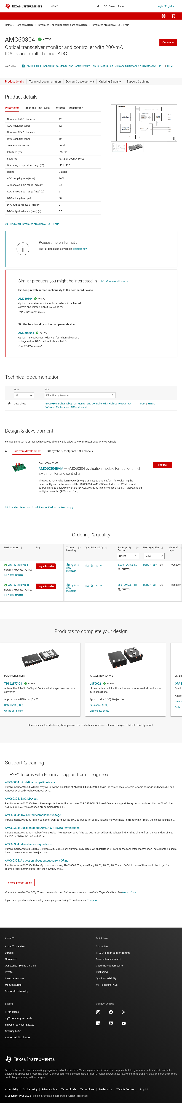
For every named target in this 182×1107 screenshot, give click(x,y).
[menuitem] (163, 16)
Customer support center (110, 965)
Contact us (102, 946)
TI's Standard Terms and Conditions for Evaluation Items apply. (39, 507)
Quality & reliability (106, 978)
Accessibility (11, 1089)
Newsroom (11, 959)
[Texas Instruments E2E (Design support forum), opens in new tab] (111, 1024)
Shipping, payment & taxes (19, 1024)
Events (8, 972)
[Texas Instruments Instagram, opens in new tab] (98, 1013)
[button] (9, 16)
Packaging (102, 972)
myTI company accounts (18, 1018)
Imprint (144, 1089)
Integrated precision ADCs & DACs (110, 24)
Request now (80, 248)
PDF (161, 66)
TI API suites (12, 1011)
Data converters (24, 24)
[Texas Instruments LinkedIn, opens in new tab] (98, 1024)
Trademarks (105, 1089)
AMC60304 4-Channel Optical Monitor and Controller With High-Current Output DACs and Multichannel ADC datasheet (91, 66)
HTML (170, 66)
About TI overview (15, 946)
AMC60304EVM (51, 468)
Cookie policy (30, 1089)
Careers (9, 952)
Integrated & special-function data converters (62, 24)
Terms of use (87, 1089)
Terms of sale (68, 1089)
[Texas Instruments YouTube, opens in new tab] (124, 1024)
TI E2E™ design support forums (113, 952)
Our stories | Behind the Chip (20, 965)
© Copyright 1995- (18, 1095)
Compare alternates (117, 281)
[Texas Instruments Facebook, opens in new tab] (111, 1013)
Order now (168, 42)
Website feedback (126, 1089)
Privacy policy (49, 1089)
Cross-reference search (108, 959)
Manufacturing (13, 984)
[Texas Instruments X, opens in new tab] (124, 1013)
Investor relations (14, 978)
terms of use (129, 892)
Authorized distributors (17, 1037)
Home (8, 24)
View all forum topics (20, 882)
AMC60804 (25, 298)
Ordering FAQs (13, 1031)
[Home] (23, 6)
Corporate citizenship (16, 991)
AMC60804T (26, 333)
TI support (92, 900)
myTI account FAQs (106, 984)
